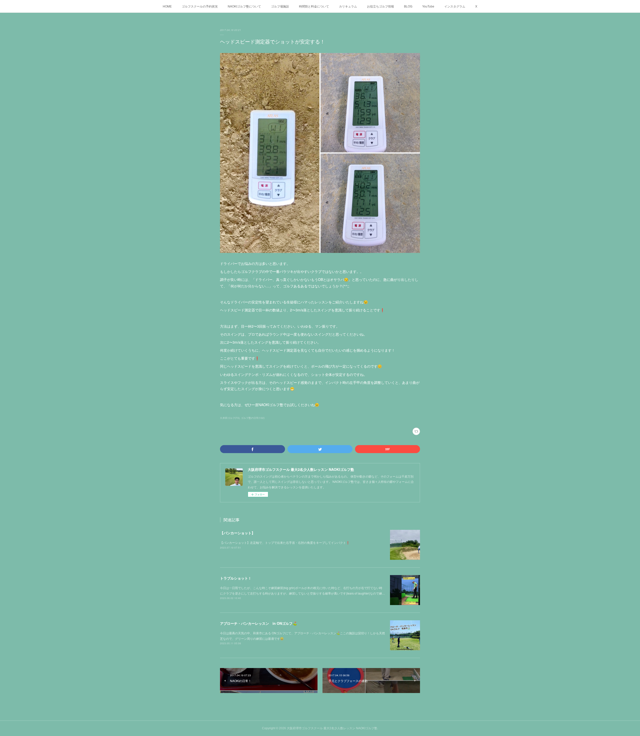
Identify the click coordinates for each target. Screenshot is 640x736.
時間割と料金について (314, 6)
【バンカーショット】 (237, 532)
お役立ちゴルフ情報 (380, 6)
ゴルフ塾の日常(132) (252, 418)
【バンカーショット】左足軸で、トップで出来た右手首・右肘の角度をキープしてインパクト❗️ (285, 542)
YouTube (428, 6)
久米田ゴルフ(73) (230, 418)
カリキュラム (348, 6)
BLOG (408, 6)
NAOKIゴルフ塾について (244, 6)
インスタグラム (454, 6)
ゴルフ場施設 (280, 6)
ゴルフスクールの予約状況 (200, 6)
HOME (167, 6)
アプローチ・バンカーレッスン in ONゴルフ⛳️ (258, 623)
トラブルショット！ (236, 578)
